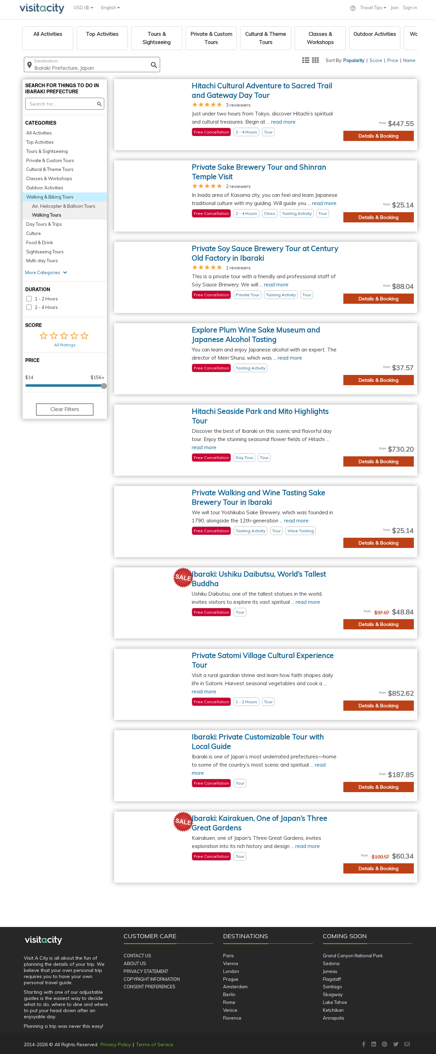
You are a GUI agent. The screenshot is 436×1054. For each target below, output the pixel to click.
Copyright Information (152, 979)
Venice (230, 1010)
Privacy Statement (146, 971)
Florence (232, 1018)
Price (392, 60)
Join (395, 7)
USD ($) (82, 7)
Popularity (353, 60)
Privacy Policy (115, 1044)
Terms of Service (154, 1044)
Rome (229, 1002)
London (231, 971)
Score (376, 60)
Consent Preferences (149, 986)
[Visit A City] (43, 940)
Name (409, 60)
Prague (230, 979)
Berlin (229, 994)
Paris (228, 955)
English (109, 7)
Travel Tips (372, 7)
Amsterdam (235, 986)
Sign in (410, 7)
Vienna (230, 963)
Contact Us (137, 955)
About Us (135, 963)
